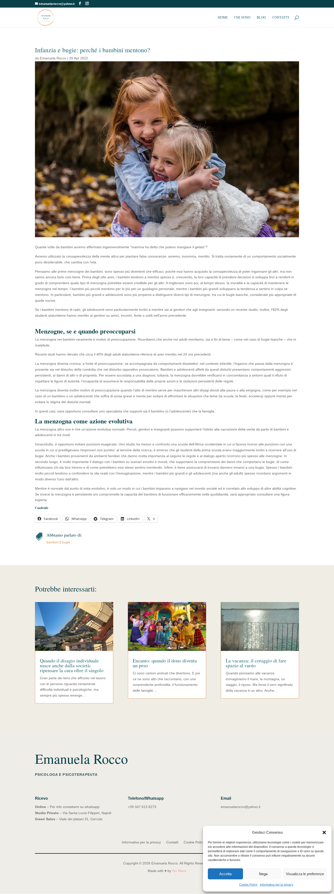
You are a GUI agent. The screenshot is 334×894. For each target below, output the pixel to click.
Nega (263, 874)
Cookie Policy (248, 884)
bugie (66, 542)
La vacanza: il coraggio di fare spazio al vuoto (256, 663)
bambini (52, 542)
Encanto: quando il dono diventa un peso (165, 663)
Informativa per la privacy (276, 884)
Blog (261, 18)
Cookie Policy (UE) (198, 842)
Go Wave (179, 871)
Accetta (225, 874)
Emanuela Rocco (53, 58)
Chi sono (242, 18)
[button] (324, 832)
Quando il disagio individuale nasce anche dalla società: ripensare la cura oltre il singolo (71, 665)
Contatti (280, 18)
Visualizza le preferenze (305, 874)
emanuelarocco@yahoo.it (240, 807)
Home (223, 18)
